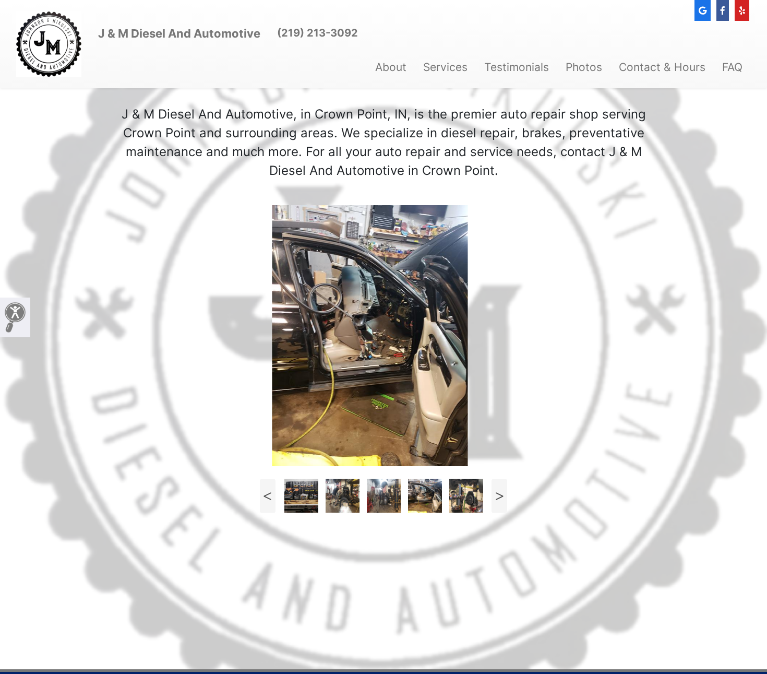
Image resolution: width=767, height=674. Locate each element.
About (390, 67)
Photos (584, 67)
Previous (267, 496)
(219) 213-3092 (317, 33)
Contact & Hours (662, 67)
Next (499, 496)
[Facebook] (722, 10)
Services (445, 67)
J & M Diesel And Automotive (179, 33)
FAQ (732, 67)
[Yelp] (742, 10)
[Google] (702, 10)
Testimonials (516, 67)
